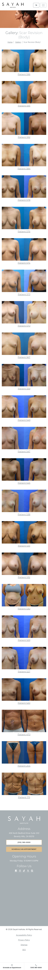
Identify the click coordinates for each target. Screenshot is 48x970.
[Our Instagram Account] (20, 871)
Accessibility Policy (24, 935)
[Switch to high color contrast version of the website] (36, 5)
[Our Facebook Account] (16, 871)
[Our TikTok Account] (24, 871)
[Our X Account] (28, 871)
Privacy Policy (24, 940)
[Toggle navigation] (43, 5)
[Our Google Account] (32, 871)
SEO (24, 950)
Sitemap (24, 945)
